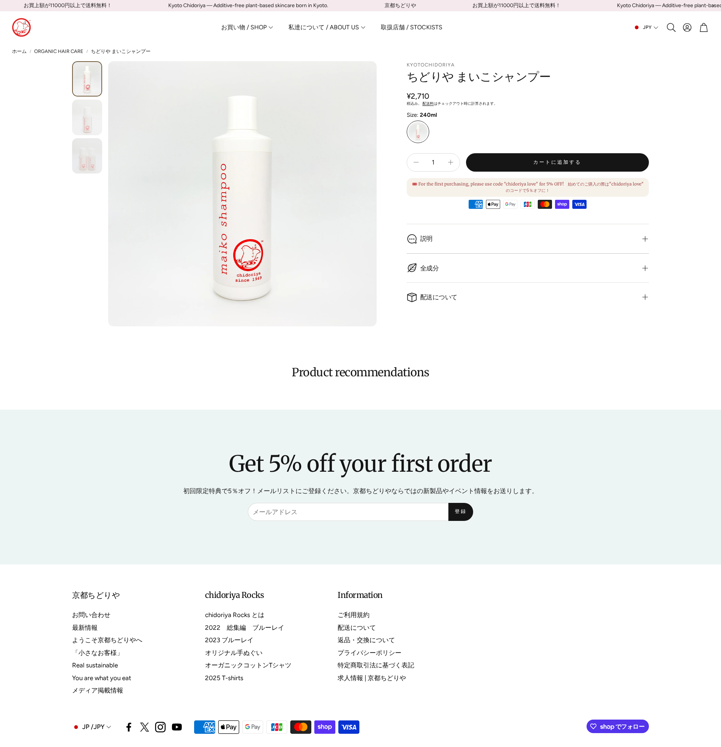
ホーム (19, 51)
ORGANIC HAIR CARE (58, 51)
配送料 (428, 103)
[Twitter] (144, 727)
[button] (670, 27)
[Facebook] (129, 727)
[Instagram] (160, 727)
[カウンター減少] (416, 162)
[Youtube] (177, 727)
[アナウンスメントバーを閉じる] (713, 5)
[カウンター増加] (450, 162)
